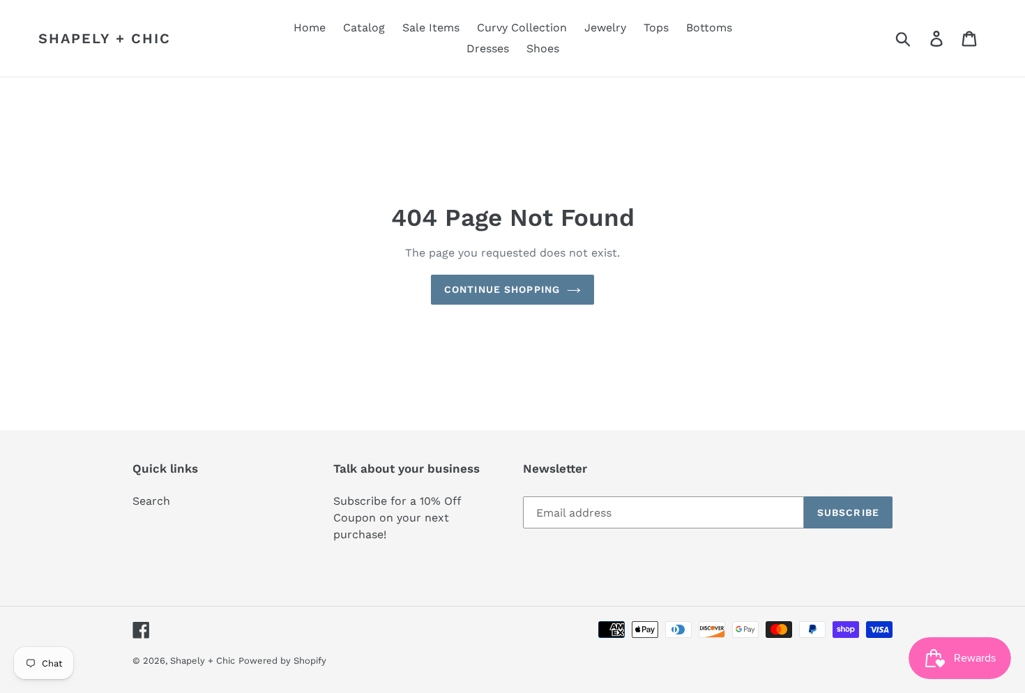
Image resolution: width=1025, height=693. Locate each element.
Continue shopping (502, 289)
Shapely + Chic (104, 38)
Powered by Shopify (282, 660)
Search (151, 501)
